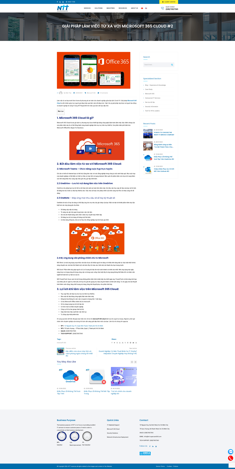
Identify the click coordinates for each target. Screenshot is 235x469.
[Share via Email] (134, 343)
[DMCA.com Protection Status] (145, 453)
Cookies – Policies (172, 466)
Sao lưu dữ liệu (150, 102)
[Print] (136, 343)
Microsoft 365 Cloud (113, 429)
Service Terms (160, 466)
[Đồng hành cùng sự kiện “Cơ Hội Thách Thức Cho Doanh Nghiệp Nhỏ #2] (148, 145)
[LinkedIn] (120, 343)
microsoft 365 (61, 343)
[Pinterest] (128, 343)
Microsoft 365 (91, 93)
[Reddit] (131, 343)
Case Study (148, 89)
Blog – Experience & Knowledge (155, 85)
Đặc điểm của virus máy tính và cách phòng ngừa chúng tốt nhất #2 (79, 353)
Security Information (151, 106)
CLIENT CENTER (169, 2)
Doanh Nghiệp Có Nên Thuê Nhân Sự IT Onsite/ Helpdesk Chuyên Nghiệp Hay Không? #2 (118, 352)
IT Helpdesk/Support (113, 425)
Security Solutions (112, 433)
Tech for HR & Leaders (152, 111)
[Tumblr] (126, 343)
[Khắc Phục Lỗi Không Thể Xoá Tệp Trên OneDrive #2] (148, 158)
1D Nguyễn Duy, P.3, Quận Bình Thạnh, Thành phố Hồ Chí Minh (83, 326)
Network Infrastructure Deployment (117, 437)
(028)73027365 (172, 9)
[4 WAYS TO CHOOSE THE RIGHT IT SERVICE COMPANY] (148, 133)
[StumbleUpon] (123, 343)
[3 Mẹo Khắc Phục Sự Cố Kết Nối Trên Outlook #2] (148, 170)
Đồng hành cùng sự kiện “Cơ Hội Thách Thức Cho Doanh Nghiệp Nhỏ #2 (163, 147)
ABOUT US (134, 8)
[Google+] (118, 343)
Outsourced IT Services (152, 98)
